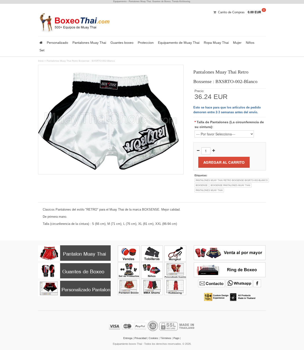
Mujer (237, 42)
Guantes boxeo (121, 42)
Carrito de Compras (231, 12)
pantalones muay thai (209, 190)
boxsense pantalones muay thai (230, 185)
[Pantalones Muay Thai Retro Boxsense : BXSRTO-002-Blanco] (110, 119)
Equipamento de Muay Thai (179, 42)
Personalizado (57, 42)
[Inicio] (41, 42)
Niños (250, 42)
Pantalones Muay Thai (89, 42)
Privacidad (140, 338)
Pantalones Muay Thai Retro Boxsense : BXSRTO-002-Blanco (81, 60)
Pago (176, 338)
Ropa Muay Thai (216, 42)
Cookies (153, 338)
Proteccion (146, 42)
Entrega (127, 338)
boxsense (202, 185)
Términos (165, 338)
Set (41, 50)
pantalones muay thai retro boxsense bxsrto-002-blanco (232, 180)
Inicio (41, 60)
